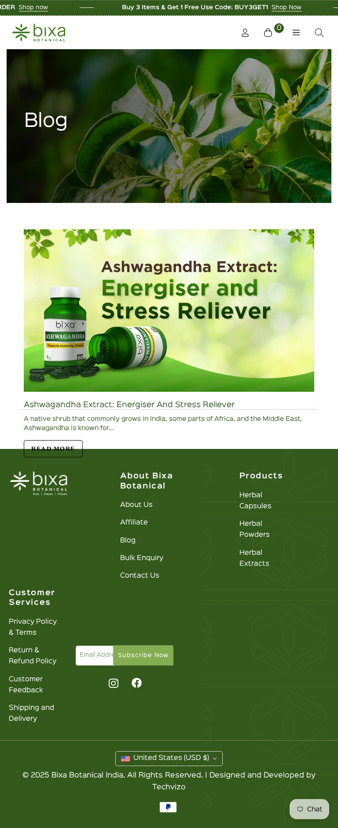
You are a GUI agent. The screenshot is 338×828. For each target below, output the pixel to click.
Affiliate (134, 523)
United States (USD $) (171, 758)
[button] (274, 32)
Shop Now (253, 7)
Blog (128, 541)
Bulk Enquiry (141, 558)
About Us (136, 505)
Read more (53, 448)
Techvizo (169, 787)
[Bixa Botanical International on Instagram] (112, 683)
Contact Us (139, 576)
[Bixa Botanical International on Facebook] (136, 683)
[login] (245, 33)
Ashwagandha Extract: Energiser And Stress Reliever (129, 405)
